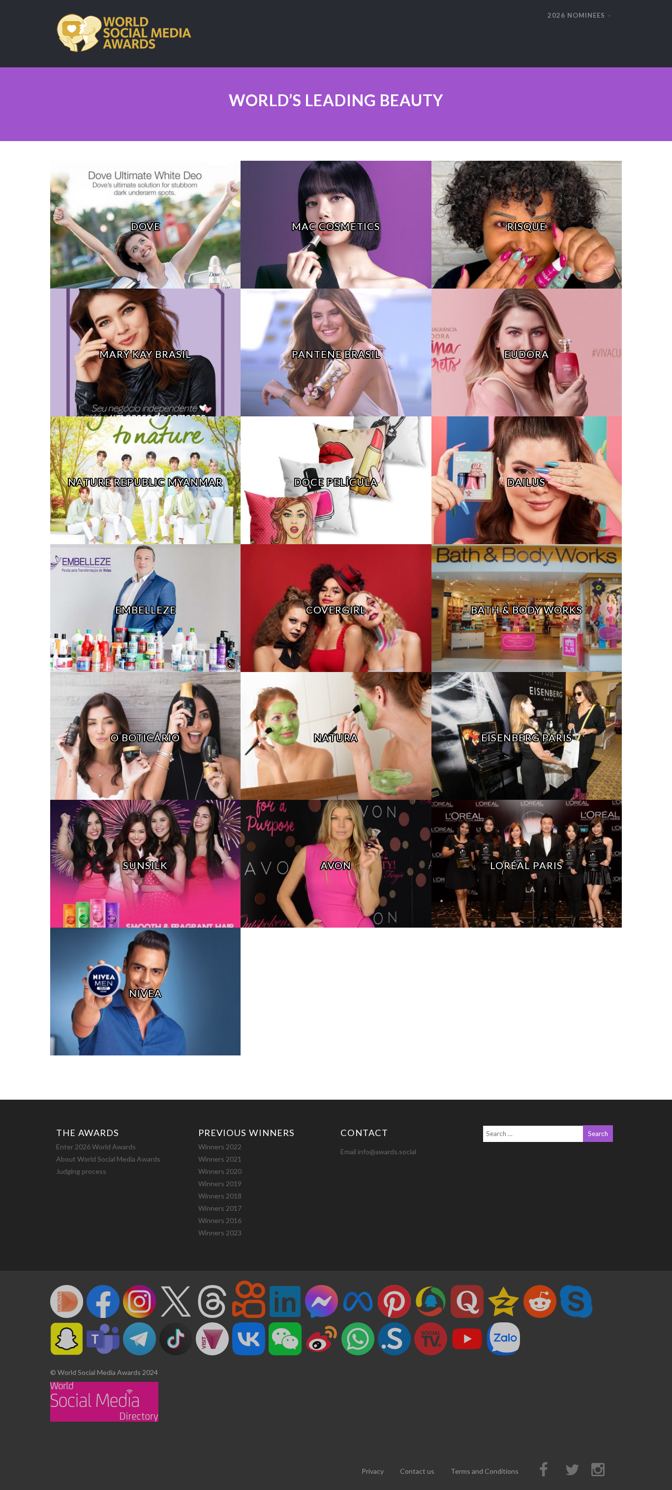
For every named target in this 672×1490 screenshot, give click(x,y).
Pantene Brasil (336, 354)
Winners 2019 (220, 1183)
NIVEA (145, 993)
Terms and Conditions (485, 1471)
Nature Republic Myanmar (145, 482)
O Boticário (145, 737)
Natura (336, 737)
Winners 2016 (220, 1220)
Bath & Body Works (526, 609)
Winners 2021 (220, 1159)
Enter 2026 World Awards (96, 1146)
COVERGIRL (336, 609)
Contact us (417, 1471)
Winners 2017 (220, 1208)
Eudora (526, 354)
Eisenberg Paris (526, 737)
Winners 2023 (220, 1232)
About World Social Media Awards (108, 1159)
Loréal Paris (526, 865)
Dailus (526, 482)
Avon (336, 865)
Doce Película (336, 482)
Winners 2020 (220, 1171)
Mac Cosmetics (336, 226)
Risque (526, 226)
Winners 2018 (220, 1196)
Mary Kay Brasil (145, 354)
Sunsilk (145, 865)
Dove (145, 226)
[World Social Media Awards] (124, 62)
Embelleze (145, 609)
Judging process (81, 1171)
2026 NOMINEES (576, 15)
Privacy (373, 1471)
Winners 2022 (220, 1146)
